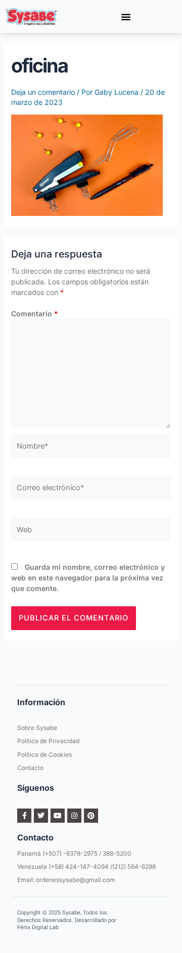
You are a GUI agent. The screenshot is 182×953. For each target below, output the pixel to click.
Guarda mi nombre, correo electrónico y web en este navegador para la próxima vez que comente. (88, 578)
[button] (125, 16)
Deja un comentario (43, 92)
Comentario (34, 313)
